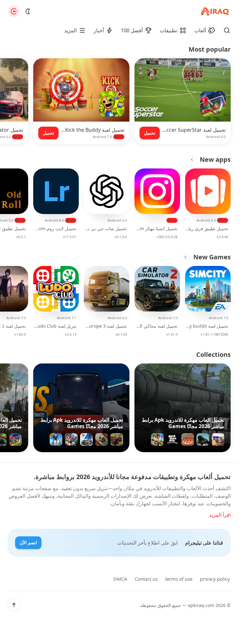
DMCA (120, 579)
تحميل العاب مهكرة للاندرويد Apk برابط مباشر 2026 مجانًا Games (183, 423)
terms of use (178, 579)
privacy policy (215, 579)
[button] (14, 605)
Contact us (146, 579)
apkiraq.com (201, 605)
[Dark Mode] (28, 11)
